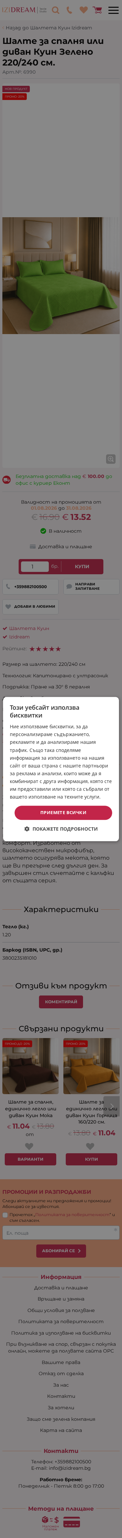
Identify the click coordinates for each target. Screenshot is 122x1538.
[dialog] (61, 769)
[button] (61, 829)
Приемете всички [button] (63, 813)
